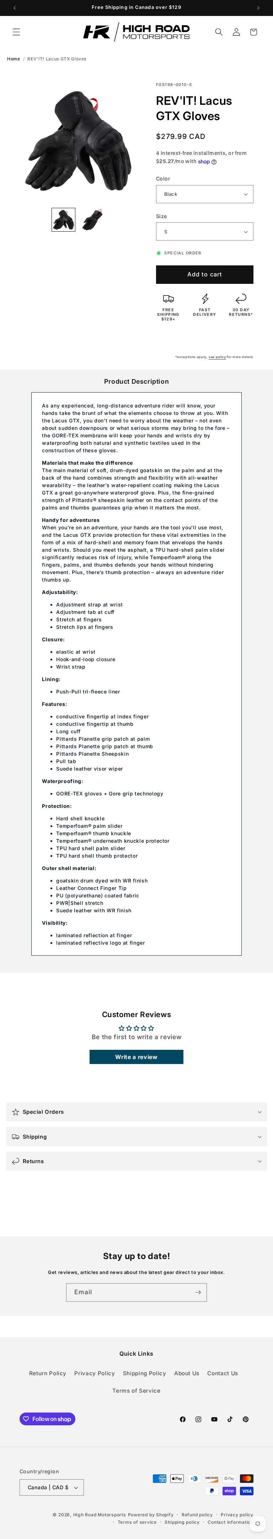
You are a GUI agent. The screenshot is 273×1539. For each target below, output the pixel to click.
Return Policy (48, 1373)
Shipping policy (182, 1522)
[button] (16, 31)
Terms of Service (136, 1390)
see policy (217, 357)
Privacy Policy (94, 1373)
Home (13, 58)
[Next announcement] (258, 8)
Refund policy (197, 1514)
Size (161, 216)
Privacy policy (237, 1514)
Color (163, 179)
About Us (186, 1373)
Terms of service (137, 1522)
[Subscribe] (198, 1292)
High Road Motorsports (99, 1514)
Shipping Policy (144, 1373)
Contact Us (222, 1373)
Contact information (230, 1522)
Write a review (136, 1056)
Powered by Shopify (151, 1514)
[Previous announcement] (14, 8)
